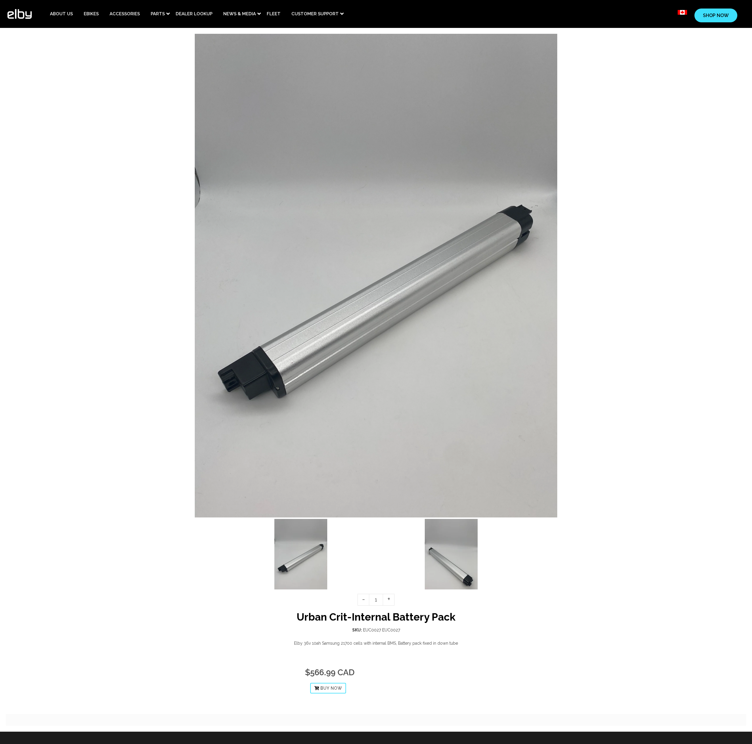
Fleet (274, 13)
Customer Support (315, 13)
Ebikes (91, 13)
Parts (158, 13)
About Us (61, 13)
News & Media (239, 13)
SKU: (357, 630)
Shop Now (716, 15)
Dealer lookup (194, 13)
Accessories (125, 13)
